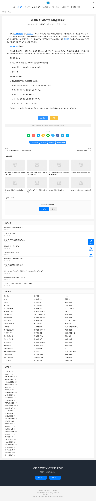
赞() (64, 24)
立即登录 (43, 209)
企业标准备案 (68, 357)
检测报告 (48, 2)
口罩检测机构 (68, 339)
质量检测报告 (38, 302)
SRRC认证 (68, 311)
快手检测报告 (9, 413)
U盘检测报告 (68, 360)
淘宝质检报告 (38, 339)
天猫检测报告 (56, 7)
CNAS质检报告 (8, 348)
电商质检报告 (8, 345)
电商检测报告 (9, 442)
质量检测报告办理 (70, 333)
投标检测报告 (8, 342)
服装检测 (36, 351)
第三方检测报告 (38, 323)
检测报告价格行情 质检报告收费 (48, 20)
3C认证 (7, 371)
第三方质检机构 (69, 308)
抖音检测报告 (9, 416)
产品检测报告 (68, 305)
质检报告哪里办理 (39, 330)
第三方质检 (7, 305)
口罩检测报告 (36, 7)
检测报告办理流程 (9, 323)
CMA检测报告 (8, 354)
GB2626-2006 (8, 311)
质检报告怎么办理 (39, 317)
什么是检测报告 (38, 354)
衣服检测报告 (9, 447)
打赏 (54, 118)
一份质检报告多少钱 (70, 351)
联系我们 (41, 478)
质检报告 (27, 7)
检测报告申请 (8, 314)
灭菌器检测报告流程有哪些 (57, 190)
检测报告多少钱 (8, 339)
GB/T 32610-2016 (70, 320)
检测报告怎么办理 (39, 342)
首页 (13, 7)
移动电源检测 (8, 317)
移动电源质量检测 (9, 330)
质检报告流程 (68, 317)
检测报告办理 (38, 308)
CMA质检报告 (9, 379)
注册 (53, 209)
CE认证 (7, 374)
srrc (66, 348)
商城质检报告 (68, 342)
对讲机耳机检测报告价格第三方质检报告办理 (18, 150)
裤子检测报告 (9, 450)
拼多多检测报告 (75, 7)
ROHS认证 (8, 387)
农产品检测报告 (10, 403)
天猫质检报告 (38, 327)
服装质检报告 (68, 345)
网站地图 (54, 490)
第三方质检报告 (8, 308)
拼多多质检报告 (8, 357)
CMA (5, 299)
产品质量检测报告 (39, 311)
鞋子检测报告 (9, 455)
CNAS (66, 296)
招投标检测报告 (38, 345)
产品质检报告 (18, 34)
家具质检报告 (68, 323)
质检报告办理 (14, 46)
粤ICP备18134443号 (48, 494)
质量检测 (67, 299)
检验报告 (6, 302)
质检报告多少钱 (8, 336)
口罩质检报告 (8, 360)
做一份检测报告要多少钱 (84, 150)
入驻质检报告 (38, 348)
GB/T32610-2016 (39, 314)
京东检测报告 (46, 7)
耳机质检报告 (8, 320)
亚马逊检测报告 (10, 392)
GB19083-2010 (8, 333)
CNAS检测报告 (38, 357)
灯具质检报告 (38, 320)
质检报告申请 (68, 314)
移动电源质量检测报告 (71, 327)
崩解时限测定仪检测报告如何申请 (81, 190)
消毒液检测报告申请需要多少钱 (80, 172)
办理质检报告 (68, 302)
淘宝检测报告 (65, 7)
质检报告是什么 (38, 336)
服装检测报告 (68, 354)
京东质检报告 (38, 333)
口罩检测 (6, 327)
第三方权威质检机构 (10, 351)
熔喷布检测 (68, 336)
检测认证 (8, 434)
